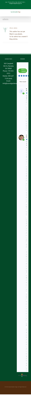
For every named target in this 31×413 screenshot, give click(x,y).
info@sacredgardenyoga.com (15, 3)
